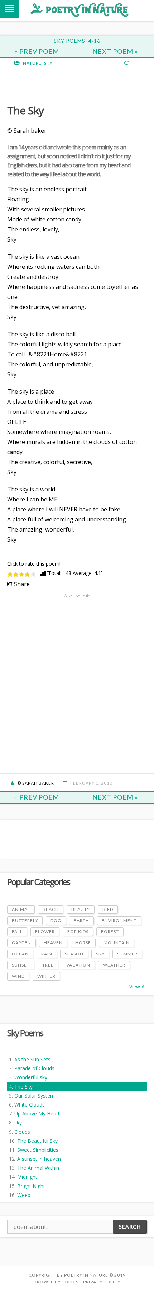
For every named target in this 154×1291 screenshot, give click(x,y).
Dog (55, 920)
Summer (127, 953)
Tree (48, 965)
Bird (107, 909)
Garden (21, 942)
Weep (23, 1195)
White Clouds (29, 1104)
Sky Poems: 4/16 (77, 41)
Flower (45, 931)
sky (18, 1122)
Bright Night (31, 1186)
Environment (119, 920)
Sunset (21, 965)
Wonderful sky (30, 1077)
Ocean (20, 953)
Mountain (117, 942)
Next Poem (113, 51)
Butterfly (25, 920)
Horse (83, 942)
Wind (18, 976)
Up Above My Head (36, 1113)
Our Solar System (34, 1095)
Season (74, 953)
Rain (46, 953)
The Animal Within (38, 1167)
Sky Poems (25, 1033)
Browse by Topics (56, 1282)
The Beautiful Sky (37, 1140)
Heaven (53, 942)
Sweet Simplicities (37, 1149)
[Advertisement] (64, 84)
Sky (48, 63)
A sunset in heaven (39, 1158)
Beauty (80, 909)
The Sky (23, 1086)
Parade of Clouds (34, 1068)
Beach (51, 909)
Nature (32, 63)
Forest (110, 931)
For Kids (77, 931)
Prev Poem (39, 51)
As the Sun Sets (32, 1059)
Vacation (78, 965)
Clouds (22, 1131)
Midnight (27, 1176)
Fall (17, 931)
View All (138, 986)
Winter (46, 976)
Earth (81, 920)
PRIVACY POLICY (101, 1282)
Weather (114, 965)
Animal (21, 909)
